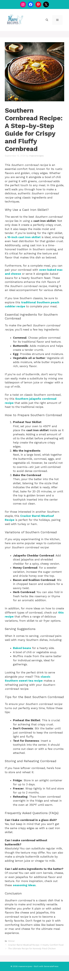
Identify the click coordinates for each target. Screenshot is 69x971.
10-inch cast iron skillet (24, 237)
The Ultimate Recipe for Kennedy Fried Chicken (32, 948)
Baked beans (22, 648)
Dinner (11, 941)
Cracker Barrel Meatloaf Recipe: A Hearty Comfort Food (35, 945)
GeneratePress (51, 966)
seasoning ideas (24, 885)
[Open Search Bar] (47, 20)
